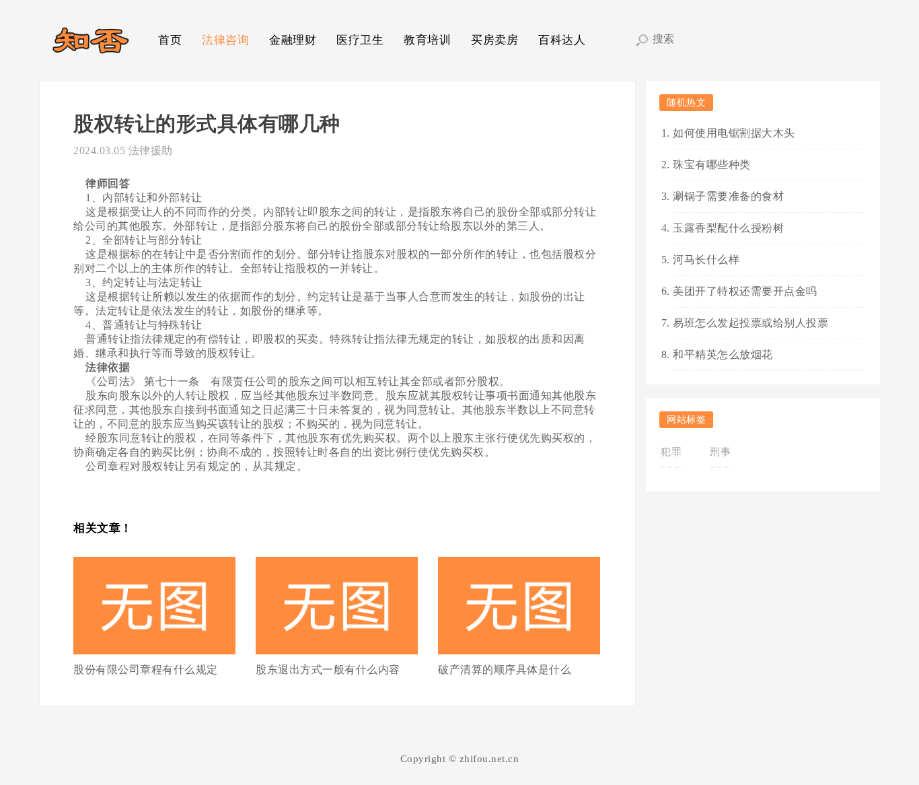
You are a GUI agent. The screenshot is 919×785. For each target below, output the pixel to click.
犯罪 (671, 451)
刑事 (720, 451)
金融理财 (292, 40)
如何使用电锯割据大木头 (734, 133)
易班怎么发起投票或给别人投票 (750, 323)
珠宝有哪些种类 (712, 164)
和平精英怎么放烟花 (723, 354)
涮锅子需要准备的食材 (728, 196)
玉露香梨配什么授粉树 (728, 228)
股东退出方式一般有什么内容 (328, 669)
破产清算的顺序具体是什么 (504, 669)
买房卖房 (494, 40)
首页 (170, 40)
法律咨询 (225, 40)
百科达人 (561, 40)
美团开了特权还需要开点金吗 (745, 291)
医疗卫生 (359, 40)
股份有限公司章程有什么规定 (145, 669)
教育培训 (427, 40)
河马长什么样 (706, 259)
